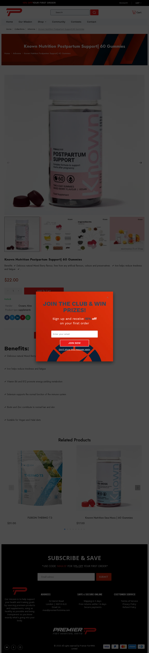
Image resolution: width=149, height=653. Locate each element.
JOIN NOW (74, 343)
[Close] (107, 297)
